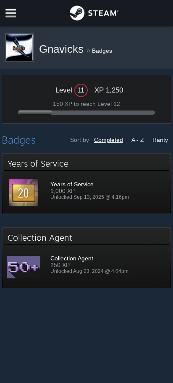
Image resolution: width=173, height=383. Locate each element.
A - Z (137, 139)
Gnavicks (62, 49)
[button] (86, 183)
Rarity (160, 139)
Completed (108, 139)
